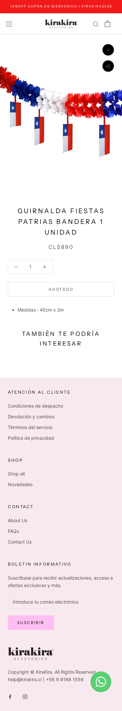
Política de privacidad (31, 438)
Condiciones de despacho (35, 406)
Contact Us (20, 542)
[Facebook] (10, 696)
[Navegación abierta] (9, 23)
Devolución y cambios (31, 416)
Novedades (20, 484)
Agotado (61, 289)
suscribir (31, 622)
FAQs (13, 531)
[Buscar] (96, 24)
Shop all (16, 473)
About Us (17, 520)
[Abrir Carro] (107, 23)
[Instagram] (25, 696)
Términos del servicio (30, 427)
